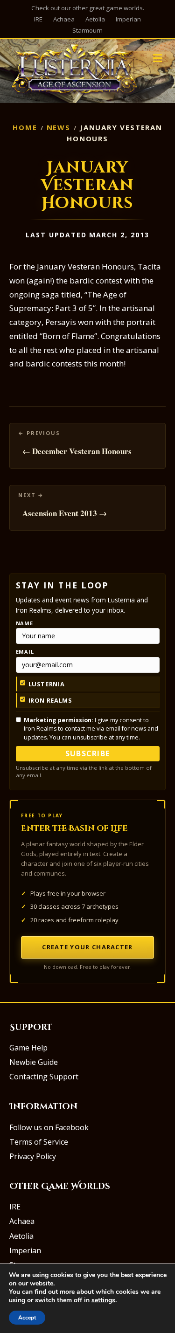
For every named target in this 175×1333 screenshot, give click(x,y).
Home (25, 127)
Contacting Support (43, 1076)
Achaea (64, 19)
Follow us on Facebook (49, 1127)
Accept (27, 1317)
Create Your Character (87, 947)
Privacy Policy (32, 1156)
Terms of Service (38, 1142)
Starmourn (87, 30)
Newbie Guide (33, 1062)
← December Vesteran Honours (77, 451)
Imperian (128, 19)
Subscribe (87, 753)
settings (103, 1300)
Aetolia (95, 19)
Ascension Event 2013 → (64, 513)
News (58, 127)
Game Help (28, 1048)
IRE (38, 19)
